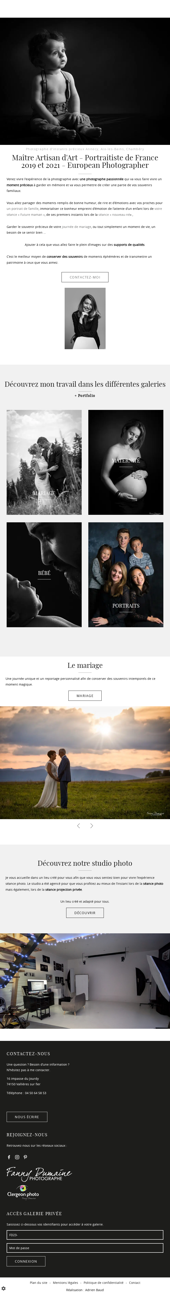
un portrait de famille (23, 208)
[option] (85, 74)
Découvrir (85, 913)
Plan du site (38, 1283)
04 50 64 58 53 (35, 1093)
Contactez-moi (85, 277)
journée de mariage (76, 227)
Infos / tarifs (85, 24)
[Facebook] (9, 1158)
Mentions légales (65, 1283)
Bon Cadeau (83, 14)
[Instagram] (17, 1158)
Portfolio (86, 396)
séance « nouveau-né (114, 214)
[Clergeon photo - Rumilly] (85, 1192)
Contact (79, 35)
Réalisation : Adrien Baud (85, 1290)
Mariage (85, 695)
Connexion (26, 1261)
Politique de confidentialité (104, 1283)
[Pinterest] (25, 1158)
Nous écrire (27, 1117)
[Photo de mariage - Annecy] (85, 74)
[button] (6, 81)
